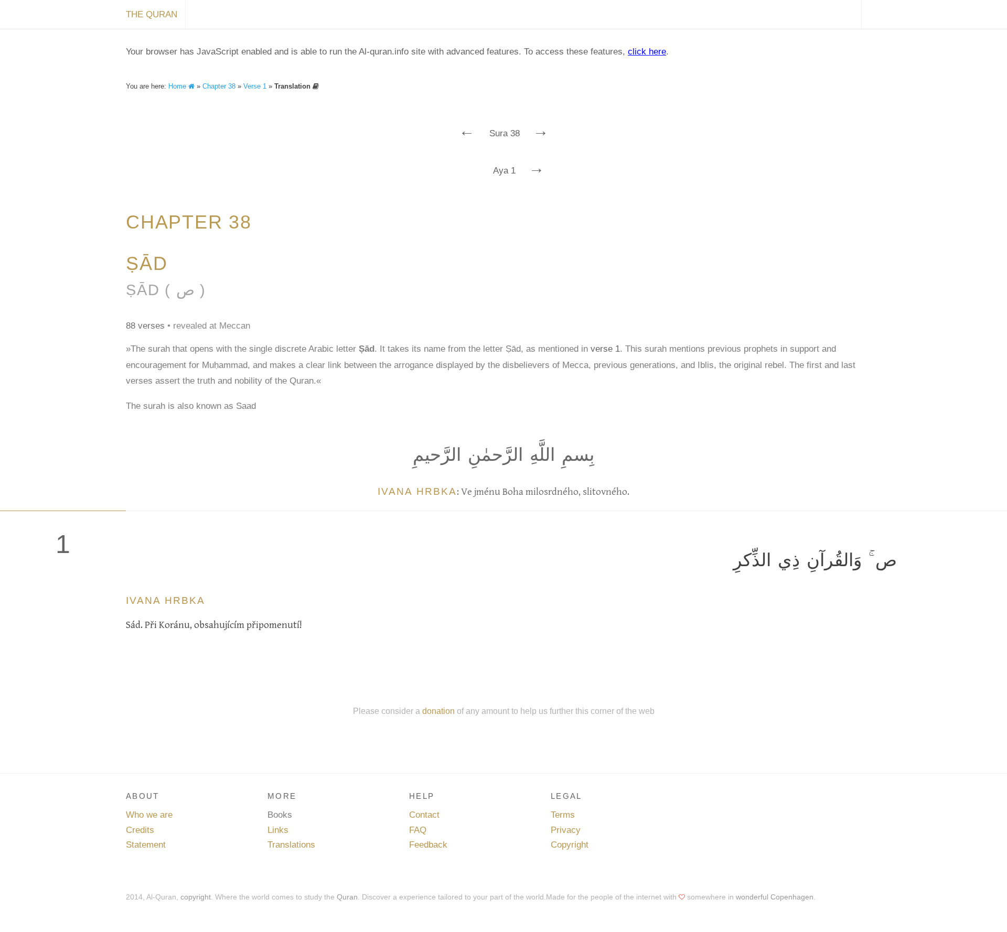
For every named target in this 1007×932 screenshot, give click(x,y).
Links (277, 830)
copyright (195, 897)
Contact (424, 815)
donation (438, 711)
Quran (347, 897)
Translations (291, 845)
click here (647, 52)
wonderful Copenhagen (774, 897)
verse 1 (605, 349)
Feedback (428, 845)
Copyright (569, 845)
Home (178, 86)
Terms (563, 815)
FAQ (417, 830)
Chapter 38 (218, 86)
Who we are (149, 815)
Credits (140, 830)
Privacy (566, 830)
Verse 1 (254, 86)
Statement (146, 845)
